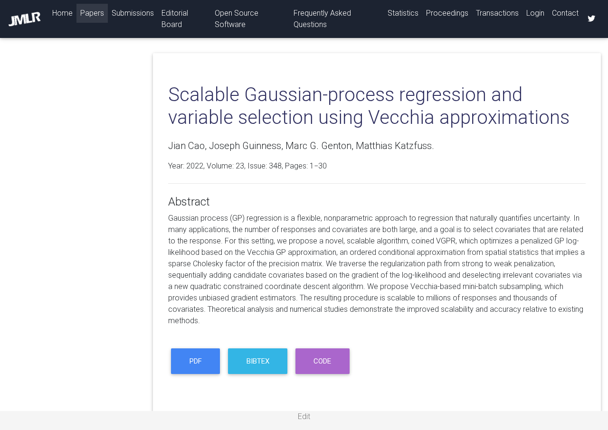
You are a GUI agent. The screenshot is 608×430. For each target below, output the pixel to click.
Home (64, 13)
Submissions (133, 13)
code (322, 361)
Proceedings (447, 13)
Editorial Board (175, 19)
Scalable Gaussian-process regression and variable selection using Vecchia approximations (369, 106)
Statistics (403, 13)
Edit (304, 416)
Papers (92, 13)
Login (535, 13)
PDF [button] (196, 361)
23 (240, 165)
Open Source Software (236, 19)
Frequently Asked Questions (322, 19)
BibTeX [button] (258, 361)
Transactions (497, 13)
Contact (565, 13)
